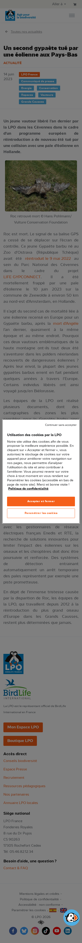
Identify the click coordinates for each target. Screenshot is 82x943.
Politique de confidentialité (28, 489)
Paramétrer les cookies (41, 513)
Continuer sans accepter (61, 425)
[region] (41, 471)
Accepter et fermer (41, 501)
